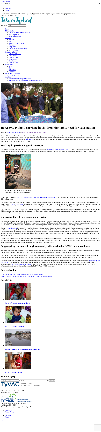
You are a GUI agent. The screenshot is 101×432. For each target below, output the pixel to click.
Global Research (14, 34)
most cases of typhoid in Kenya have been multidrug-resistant (36, 197)
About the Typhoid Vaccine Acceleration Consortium (25, 80)
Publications (12, 70)
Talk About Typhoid (15, 54)
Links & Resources (15, 36)
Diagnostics (12, 47)
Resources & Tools (11, 52)
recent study (29, 139)
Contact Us (8, 410)
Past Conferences (14, 75)
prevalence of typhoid (16, 204)
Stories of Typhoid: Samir (13, 372)
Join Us (52, 380)
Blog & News (9, 64)
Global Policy (13, 55)
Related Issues (13, 50)
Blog (10, 66)
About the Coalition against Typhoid (20, 78)
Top (2, 420)
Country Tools (13, 57)
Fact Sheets (12, 61)
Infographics (12, 59)
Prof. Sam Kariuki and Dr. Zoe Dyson (34, 132)
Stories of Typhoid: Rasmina (14, 326)
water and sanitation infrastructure (22, 264)
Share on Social (13, 63)
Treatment (12, 45)
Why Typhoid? (9, 31)
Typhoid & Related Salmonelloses (19, 32)
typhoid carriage (12, 228)
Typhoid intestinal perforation (18, 48)
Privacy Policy (9, 412)
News (10, 68)
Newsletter (12, 71)
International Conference (12, 73)
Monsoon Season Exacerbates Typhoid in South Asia (22, 349)
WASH (11, 41)
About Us (8, 77)
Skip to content (5, 1)
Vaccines (11, 39)
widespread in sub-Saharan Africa (57, 149)
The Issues (8, 38)
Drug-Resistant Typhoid (16, 43)
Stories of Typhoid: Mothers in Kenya (17, 303)
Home (7, 29)
